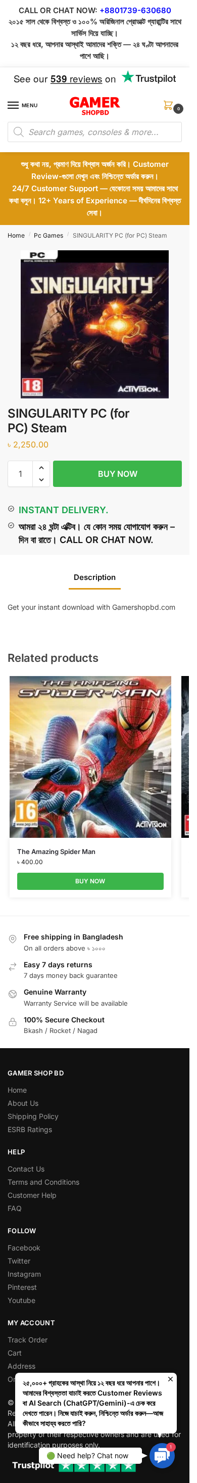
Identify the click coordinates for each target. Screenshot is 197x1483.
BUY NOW (117, 474)
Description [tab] (95, 577)
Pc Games (48, 235)
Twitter (19, 1260)
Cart (15, 1353)
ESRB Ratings (30, 1129)
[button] (170, 108)
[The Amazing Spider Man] (90, 757)
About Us (23, 1103)
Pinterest (22, 1287)
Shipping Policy (33, 1116)
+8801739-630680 (135, 10)
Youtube (21, 1300)
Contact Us (26, 1168)
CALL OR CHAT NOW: (58, 10)
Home (16, 235)
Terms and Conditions (43, 1182)
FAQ (15, 1208)
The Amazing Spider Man (56, 851)
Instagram (24, 1274)
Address (21, 1366)
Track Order (27, 1339)
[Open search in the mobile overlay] (95, 132)
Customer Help (32, 1195)
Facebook (24, 1247)
